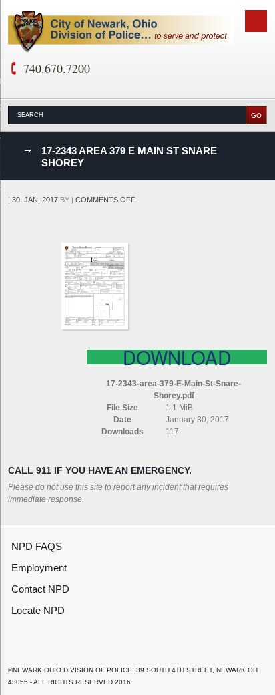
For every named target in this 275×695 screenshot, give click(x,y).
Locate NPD (38, 610)
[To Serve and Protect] (121, 32)
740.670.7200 (56, 68)
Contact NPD (40, 589)
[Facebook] (17, 647)
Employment (39, 567)
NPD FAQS (36, 546)
